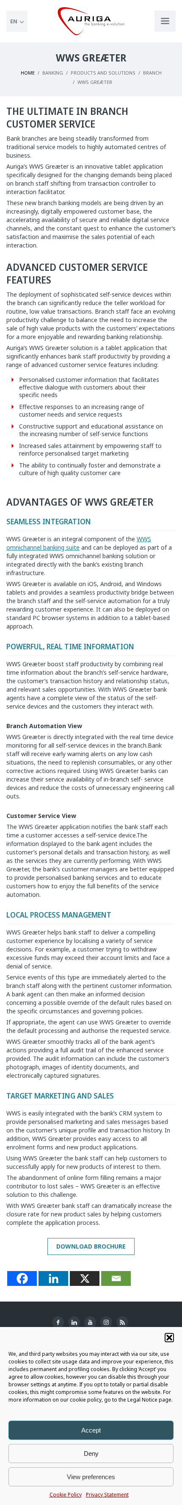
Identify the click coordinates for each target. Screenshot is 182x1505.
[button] (169, 1337)
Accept (91, 1430)
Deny (91, 1453)
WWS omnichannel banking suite (78, 543)
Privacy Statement (107, 1494)
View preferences (91, 1476)
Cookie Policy (66, 1494)
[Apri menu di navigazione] (165, 21)
